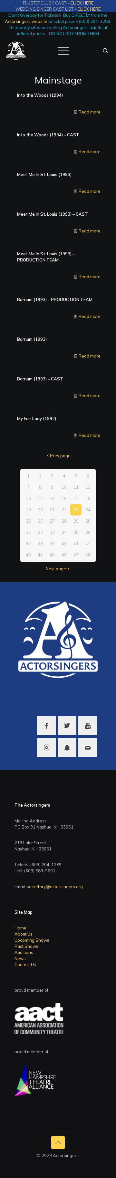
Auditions (24, 952)
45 (52, 554)
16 (64, 498)
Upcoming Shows (32, 940)
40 (64, 543)
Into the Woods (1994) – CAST (48, 134)
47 (76, 554)
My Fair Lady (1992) (36, 418)
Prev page (60, 455)
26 (40, 521)
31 (28, 532)
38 (40, 543)
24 (88, 509)
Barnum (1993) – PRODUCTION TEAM (54, 299)
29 (76, 521)
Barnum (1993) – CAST (40, 378)
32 (40, 532)
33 (52, 532)
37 (28, 543)
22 (64, 509)
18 (88, 498)
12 (88, 487)
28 (64, 521)
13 (28, 498)
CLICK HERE (81, 2)
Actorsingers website (26, 21)
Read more (90, 111)
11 (76, 487)
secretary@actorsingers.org (55, 886)
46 (64, 554)
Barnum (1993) (32, 339)
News (20, 958)
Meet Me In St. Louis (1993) (44, 174)
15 (52, 498)
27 (52, 521)
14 (40, 498)
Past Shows (26, 946)
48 (88, 554)
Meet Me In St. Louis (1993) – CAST (52, 214)
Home (20, 927)
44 (40, 554)
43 (28, 554)
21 (52, 509)
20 (40, 509)
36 (88, 532)
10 (64, 487)
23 (76, 509)
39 (52, 543)
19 (28, 509)
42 (88, 543)
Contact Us (25, 964)
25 (28, 521)
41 (76, 543)
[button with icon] (46, 725)
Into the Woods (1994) (40, 95)
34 (64, 532)
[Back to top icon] (58, 1142)
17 (76, 498)
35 (76, 532)
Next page (56, 568)
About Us (24, 934)
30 (88, 521)
